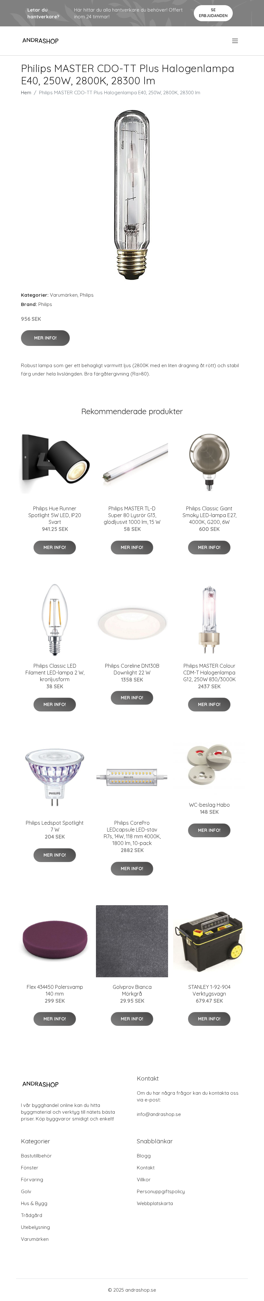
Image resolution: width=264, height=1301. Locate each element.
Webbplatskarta (155, 1203)
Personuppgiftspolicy (161, 1191)
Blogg (144, 1156)
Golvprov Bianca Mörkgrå (132, 990)
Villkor (144, 1179)
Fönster (29, 1168)
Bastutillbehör (36, 1156)
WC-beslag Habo (209, 805)
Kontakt (146, 1168)
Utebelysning (35, 1227)
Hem (26, 92)
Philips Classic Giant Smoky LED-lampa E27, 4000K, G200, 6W (209, 515)
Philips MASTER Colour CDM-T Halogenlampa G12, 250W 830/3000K (209, 673)
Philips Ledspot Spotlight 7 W (55, 826)
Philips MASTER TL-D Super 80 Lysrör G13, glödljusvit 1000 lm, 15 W (132, 515)
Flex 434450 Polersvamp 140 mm (55, 990)
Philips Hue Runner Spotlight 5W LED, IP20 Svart (54, 515)
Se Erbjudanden (213, 12)
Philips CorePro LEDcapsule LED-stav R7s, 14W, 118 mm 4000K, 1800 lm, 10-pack (132, 833)
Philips (87, 295)
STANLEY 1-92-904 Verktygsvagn (209, 990)
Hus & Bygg (34, 1203)
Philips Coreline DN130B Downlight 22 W (132, 669)
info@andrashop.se (159, 1114)
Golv (26, 1191)
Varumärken (64, 295)
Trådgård (31, 1215)
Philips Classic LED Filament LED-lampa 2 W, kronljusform (54, 673)
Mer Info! (45, 338)
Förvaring (32, 1179)
